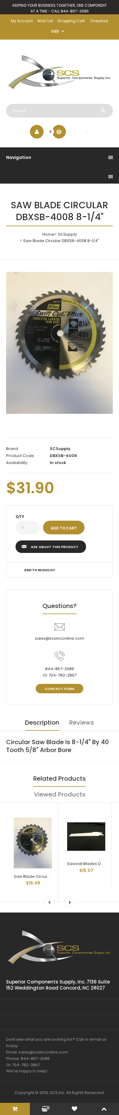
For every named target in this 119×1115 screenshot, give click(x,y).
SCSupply (67, 234)
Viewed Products (59, 794)
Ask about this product (54, 546)
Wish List (45, 20)
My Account (22, 20)
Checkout (99, 20)
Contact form (59, 688)
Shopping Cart (71, 20)
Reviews (81, 722)
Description (42, 722)
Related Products (59, 778)
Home (48, 234)
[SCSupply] (59, 91)
